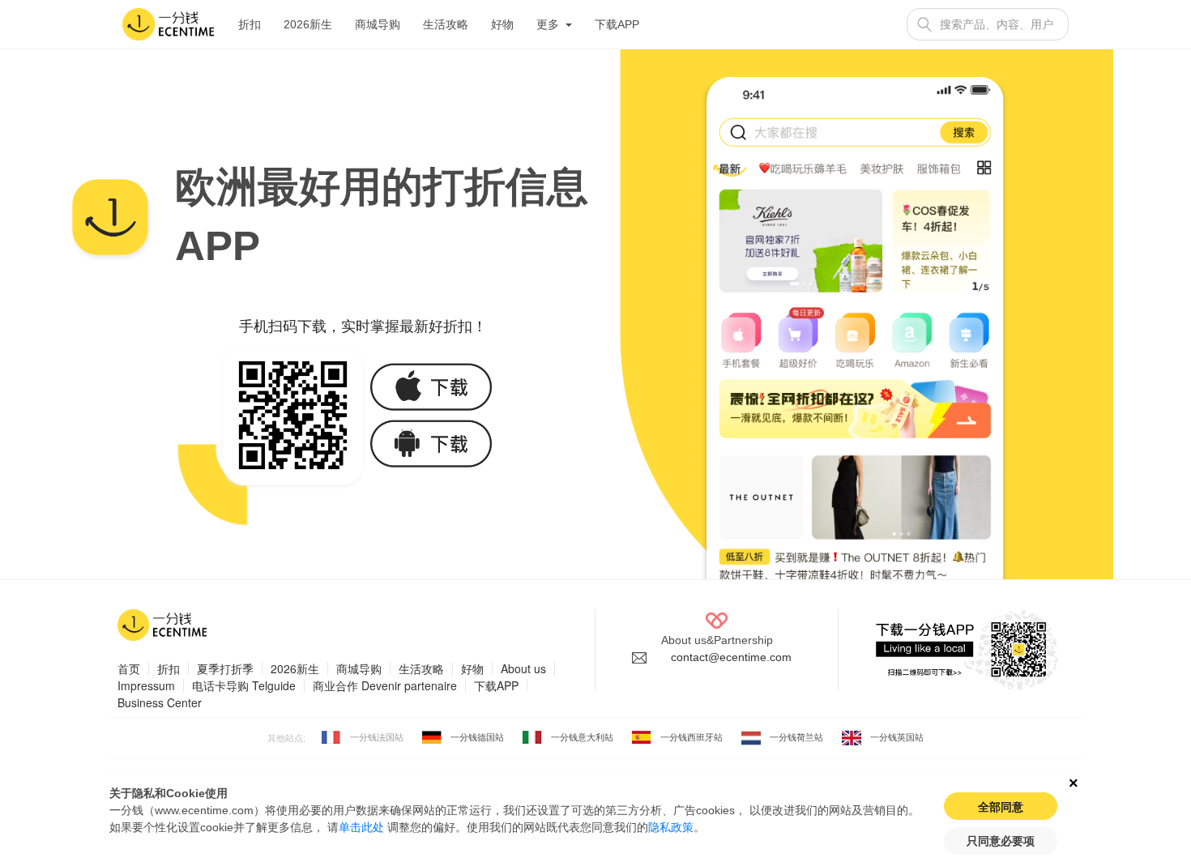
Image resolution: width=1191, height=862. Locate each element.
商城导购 (377, 24)
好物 (502, 24)
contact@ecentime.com (731, 657)
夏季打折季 (225, 668)
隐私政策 (671, 827)
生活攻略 (445, 24)
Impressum (146, 685)
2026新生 (308, 24)
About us (523, 668)
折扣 (249, 24)
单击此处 (361, 827)
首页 (128, 668)
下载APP (617, 24)
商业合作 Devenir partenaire (385, 685)
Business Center (159, 702)
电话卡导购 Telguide (244, 685)
